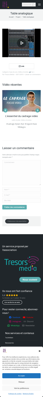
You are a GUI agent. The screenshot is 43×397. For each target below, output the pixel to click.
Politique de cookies (15, 394)
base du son (13, 72)
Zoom (21, 100)
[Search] (33, 4)
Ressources (9, 343)
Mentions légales (28, 394)
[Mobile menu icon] (39, 4)
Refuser (22, 382)
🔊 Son (31, 72)
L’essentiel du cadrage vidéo (21, 116)
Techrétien (9, 338)
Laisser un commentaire (33, 74)
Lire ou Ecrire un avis (12, 302)
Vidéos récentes (23, 72)
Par (8, 74)
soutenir (30, 279)
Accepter (21, 376)
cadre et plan (16, 120)
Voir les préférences (21, 388)
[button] (39, 351)
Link (22, 66)
